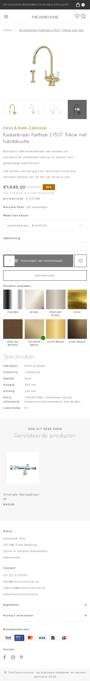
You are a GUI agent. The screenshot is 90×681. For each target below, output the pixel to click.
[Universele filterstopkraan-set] (23, 468)
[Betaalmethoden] (8, 638)
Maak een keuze (15, 215)
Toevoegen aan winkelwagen (42, 260)
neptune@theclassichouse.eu (24, 588)
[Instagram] (13, 657)
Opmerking (11, 238)
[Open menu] (6, 17)
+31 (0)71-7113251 (15, 575)
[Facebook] (4, 657)
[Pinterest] (21, 657)
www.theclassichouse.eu (20, 594)
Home (7, 30)
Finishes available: (17, 286)
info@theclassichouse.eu (21, 581)
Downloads (46, 275)
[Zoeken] (84, 17)
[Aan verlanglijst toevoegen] (80, 260)
